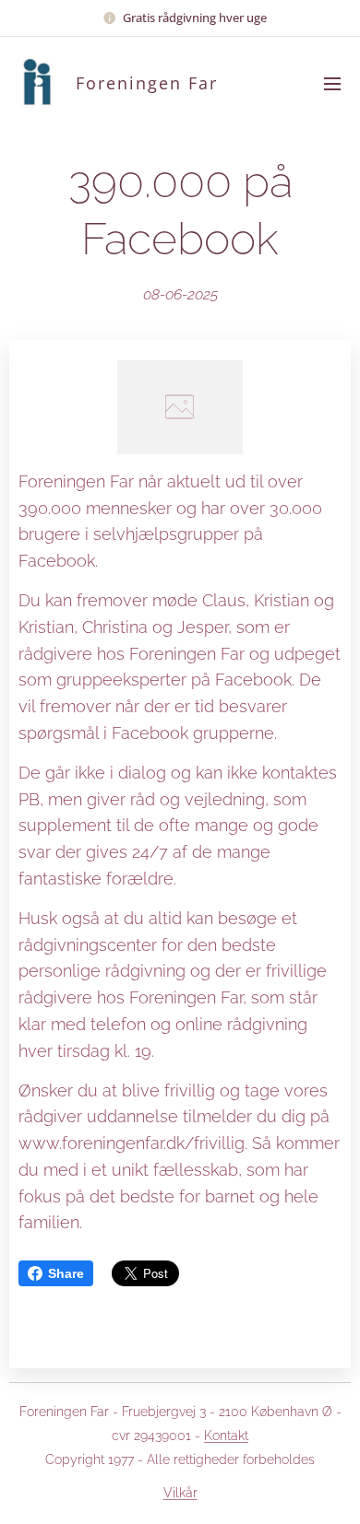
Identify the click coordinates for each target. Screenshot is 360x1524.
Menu (332, 82)
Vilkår (180, 1492)
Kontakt (226, 1435)
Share (66, 1273)
